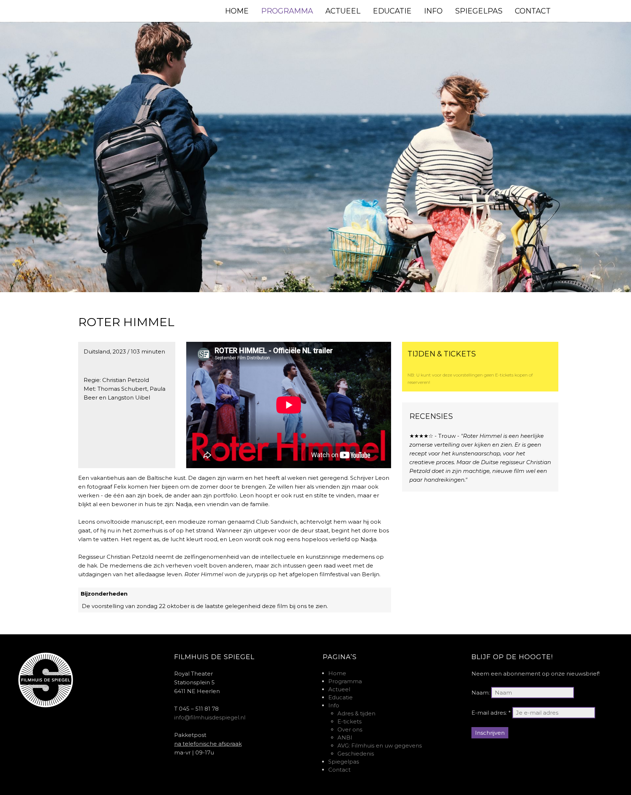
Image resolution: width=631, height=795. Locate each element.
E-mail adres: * (491, 712)
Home (337, 673)
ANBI (344, 737)
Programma (345, 681)
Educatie (340, 697)
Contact (339, 769)
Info (333, 705)
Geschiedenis (355, 753)
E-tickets (349, 721)
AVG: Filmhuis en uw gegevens (379, 745)
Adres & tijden (356, 713)
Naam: (480, 692)
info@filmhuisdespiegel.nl (209, 717)
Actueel (339, 689)
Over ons (349, 729)
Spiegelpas (343, 761)
